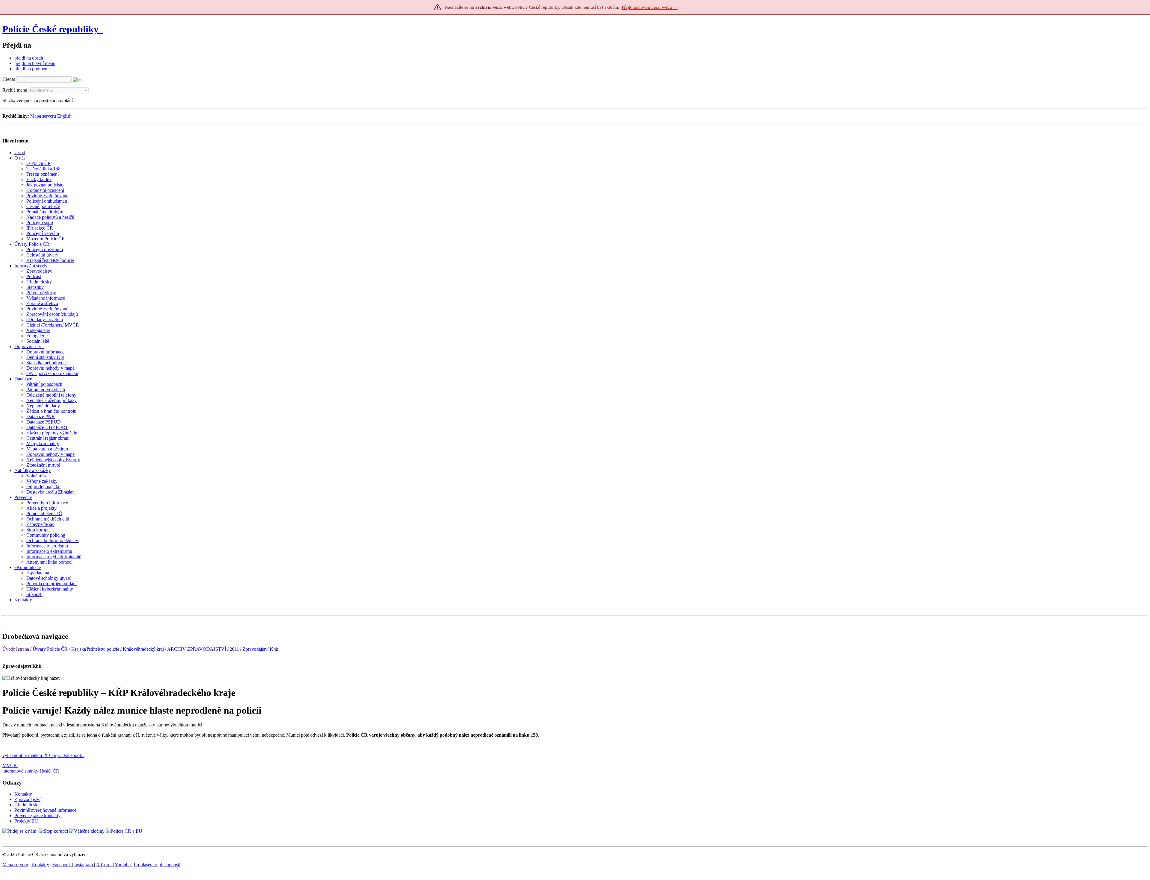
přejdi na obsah (28, 57)
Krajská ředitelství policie (95, 649)
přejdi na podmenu (32, 68)
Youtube (123, 864)
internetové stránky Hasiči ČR (30, 770)
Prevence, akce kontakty (37, 815)
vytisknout (12, 755)
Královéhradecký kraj (143, 649)
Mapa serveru (43, 116)
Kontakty (23, 793)
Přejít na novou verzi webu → (650, 7)
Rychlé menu (14, 89)
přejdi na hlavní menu (34, 63)
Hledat (8, 79)
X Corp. (52, 755)
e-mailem (33, 755)
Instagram (84, 864)
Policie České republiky (50, 29)
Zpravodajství (27, 799)
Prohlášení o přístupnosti (157, 864)
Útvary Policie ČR (50, 649)
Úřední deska (27, 804)
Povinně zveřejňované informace (45, 810)
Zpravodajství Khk (260, 649)
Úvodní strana (15, 649)
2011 (234, 649)
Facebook (73, 755)
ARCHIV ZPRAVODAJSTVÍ (196, 649)
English (64, 116)
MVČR (9, 765)
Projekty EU (26, 820)
